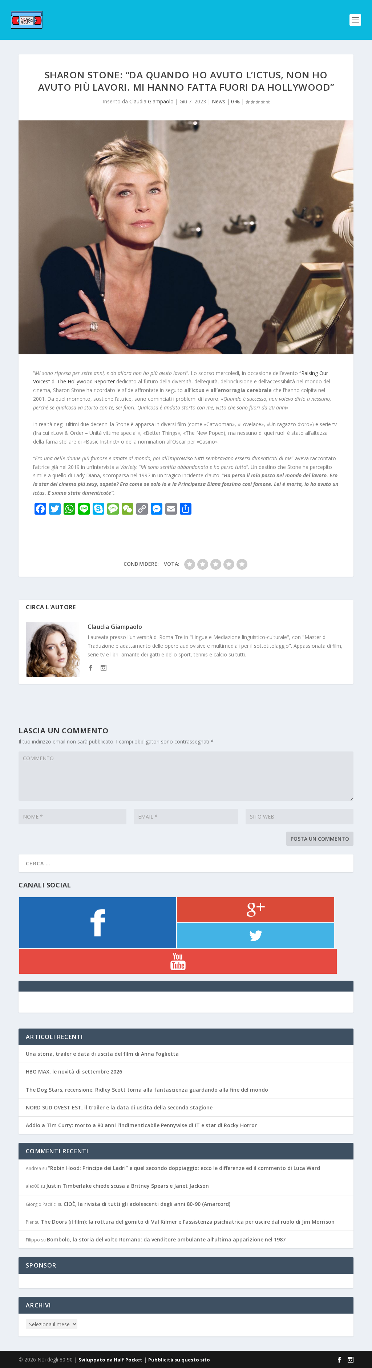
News (218, 101)
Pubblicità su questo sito (179, 1359)
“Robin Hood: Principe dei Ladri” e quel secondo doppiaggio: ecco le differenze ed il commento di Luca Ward (184, 1168)
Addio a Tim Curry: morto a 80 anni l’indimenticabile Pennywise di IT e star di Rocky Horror (141, 1125)
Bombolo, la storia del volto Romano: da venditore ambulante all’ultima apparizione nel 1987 (166, 1239)
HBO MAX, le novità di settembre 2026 (74, 1071)
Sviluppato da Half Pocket (110, 1359)
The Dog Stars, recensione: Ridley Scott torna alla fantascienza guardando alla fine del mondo (147, 1089)
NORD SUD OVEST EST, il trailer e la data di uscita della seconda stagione (119, 1107)
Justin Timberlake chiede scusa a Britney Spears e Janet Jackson (127, 1185)
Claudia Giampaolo (151, 101)
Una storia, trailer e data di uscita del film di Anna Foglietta (102, 1053)
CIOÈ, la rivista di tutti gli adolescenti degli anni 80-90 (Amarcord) (147, 1203)
